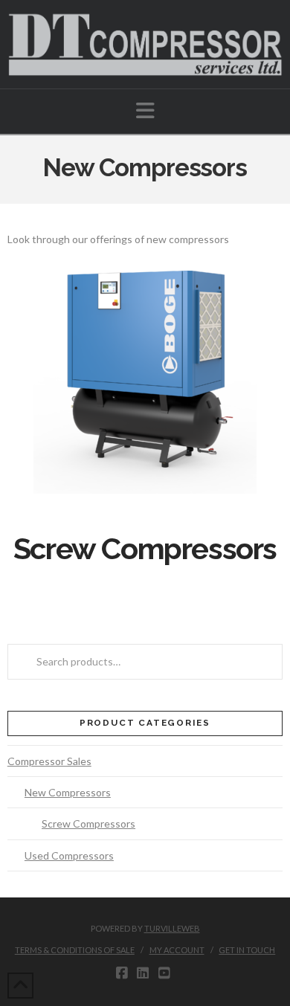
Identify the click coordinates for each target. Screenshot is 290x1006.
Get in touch (247, 950)
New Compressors (68, 792)
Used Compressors (69, 855)
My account (176, 950)
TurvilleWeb (172, 928)
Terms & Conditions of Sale (75, 950)
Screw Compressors (88, 823)
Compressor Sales (49, 761)
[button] (145, 110)
